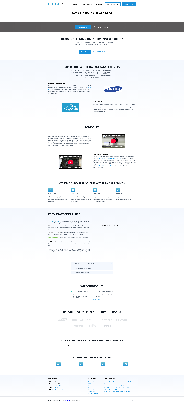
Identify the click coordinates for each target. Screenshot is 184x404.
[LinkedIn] (132, 400)
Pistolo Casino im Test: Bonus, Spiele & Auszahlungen (119, 386)
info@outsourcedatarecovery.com (62, 388)
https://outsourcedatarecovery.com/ (61, 389)
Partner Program (93, 393)
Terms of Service (92, 389)
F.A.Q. (89, 384)
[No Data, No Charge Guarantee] (71, 108)
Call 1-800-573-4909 (112, 4)
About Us (89, 4)
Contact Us (91, 382)
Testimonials (91, 386)
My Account (99, 4)
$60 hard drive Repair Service (105, 165)
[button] (92, 264)
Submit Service (83, 27)
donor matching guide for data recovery (110, 158)
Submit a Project (129, 4)
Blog (89, 388)
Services (75, 4)
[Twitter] (135, 400)
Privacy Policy (92, 391)
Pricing (83, 4)
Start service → (97, 299)
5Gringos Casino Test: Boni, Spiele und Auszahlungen (118, 389)
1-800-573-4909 (57, 386)
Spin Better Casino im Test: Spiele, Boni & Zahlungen (118, 388)
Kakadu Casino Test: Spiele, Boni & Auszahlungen (117, 391)
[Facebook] (130, 400)
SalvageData (68, 400)
